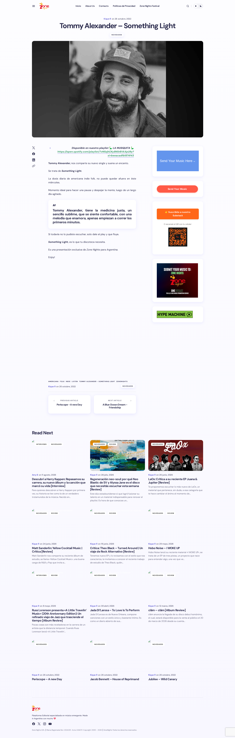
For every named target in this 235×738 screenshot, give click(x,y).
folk (62, 381)
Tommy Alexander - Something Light (97, 381)
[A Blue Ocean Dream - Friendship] (115, 404)
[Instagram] (44, 724)
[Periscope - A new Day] (69, 404)
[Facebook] (33, 724)
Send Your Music (177, 189)
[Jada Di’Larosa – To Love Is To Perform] (117, 586)
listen (75, 381)
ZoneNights (122, 381)
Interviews (41, 444)
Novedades (117, 35)
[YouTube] (50, 724)
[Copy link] (34, 166)
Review (112, 444)
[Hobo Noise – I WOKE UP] (175, 524)
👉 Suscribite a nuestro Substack (177, 214)
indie (68, 381)
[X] (39, 724)
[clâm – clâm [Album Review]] (175, 586)
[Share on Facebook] (34, 154)
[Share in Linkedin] (34, 160)
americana (53, 381)
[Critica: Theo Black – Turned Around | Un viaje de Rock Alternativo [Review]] (117, 524)
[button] (33, 6)
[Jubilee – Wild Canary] (175, 655)
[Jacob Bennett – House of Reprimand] (117, 655)
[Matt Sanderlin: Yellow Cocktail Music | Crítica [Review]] (59, 524)
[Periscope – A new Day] (59, 655)
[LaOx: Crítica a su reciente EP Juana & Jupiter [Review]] (175, 455)
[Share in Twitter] (34, 148)
